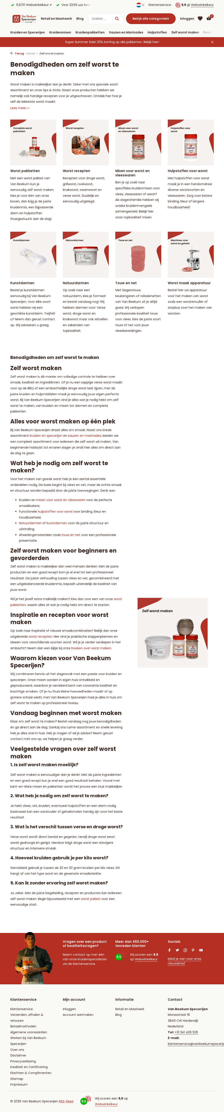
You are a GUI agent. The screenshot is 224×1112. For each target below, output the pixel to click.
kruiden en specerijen (46, 435)
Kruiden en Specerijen (27, 32)
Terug (19, 53)
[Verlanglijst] (200, 18)
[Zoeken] (117, 18)
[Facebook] (169, 950)
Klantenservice (160, 5)
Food (207, 32)
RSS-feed (66, 1101)
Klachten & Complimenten (30, 1073)
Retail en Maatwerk (56, 18)
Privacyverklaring (23, 1061)
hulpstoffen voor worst (55, 511)
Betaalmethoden (23, 1026)
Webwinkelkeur (202, 5)
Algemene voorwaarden (28, 1032)
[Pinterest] (193, 950)
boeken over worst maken (91, 648)
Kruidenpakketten (90, 32)
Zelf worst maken (185, 32)
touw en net (71, 535)
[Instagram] (185, 950)
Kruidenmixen (60, 32)
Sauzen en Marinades (126, 32)
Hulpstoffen (157, 32)
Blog (80, 18)
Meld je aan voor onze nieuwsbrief (184, 961)
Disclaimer (18, 1055)
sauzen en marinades (84, 435)
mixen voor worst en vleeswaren (60, 500)
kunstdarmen (57, 523)
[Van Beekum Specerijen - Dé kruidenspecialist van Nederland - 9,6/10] (24, 18)
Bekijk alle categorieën (151, 18)
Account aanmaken (78, 1015)
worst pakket (90, 899)
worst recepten (40, 636)
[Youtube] (201, 950)
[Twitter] (177, 950)
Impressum (19, 1084)
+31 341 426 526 (186, 1032)
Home (30, 53)
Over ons (17, 1050)
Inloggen (69, 1009)
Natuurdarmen (30, 523)
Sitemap (16, 1079)
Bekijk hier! (151, 42)
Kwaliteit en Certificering (29, 1067)
